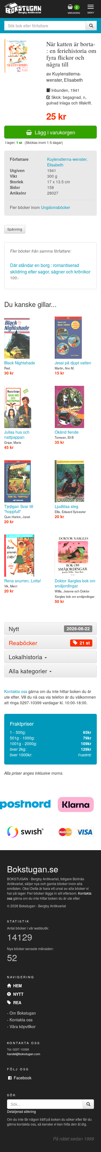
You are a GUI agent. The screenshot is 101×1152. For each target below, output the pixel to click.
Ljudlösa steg (66, 506)
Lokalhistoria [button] (26, 656)
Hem (16, 985)
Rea (16, 1002)
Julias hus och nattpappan (16, 434)
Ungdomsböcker (55, 207)
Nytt (17, 994)
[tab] (50, 629)
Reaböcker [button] (49, 642)
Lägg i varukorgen (53, 132)
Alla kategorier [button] (29, 671)
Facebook (21, 1077)
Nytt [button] (49, 628)
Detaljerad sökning (21, 1111)
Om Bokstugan (23, 1013)
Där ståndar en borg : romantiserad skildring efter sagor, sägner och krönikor (50, 268)
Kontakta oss (15, 691)
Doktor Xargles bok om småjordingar (75, 583)
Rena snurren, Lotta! (22, 580)
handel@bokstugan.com (23, 1053)
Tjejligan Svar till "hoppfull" (18, 508)
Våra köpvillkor (23, 1026)
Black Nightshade (19, 363)
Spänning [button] (14, 229)
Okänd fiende (67, 432)
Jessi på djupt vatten (73, 363)
